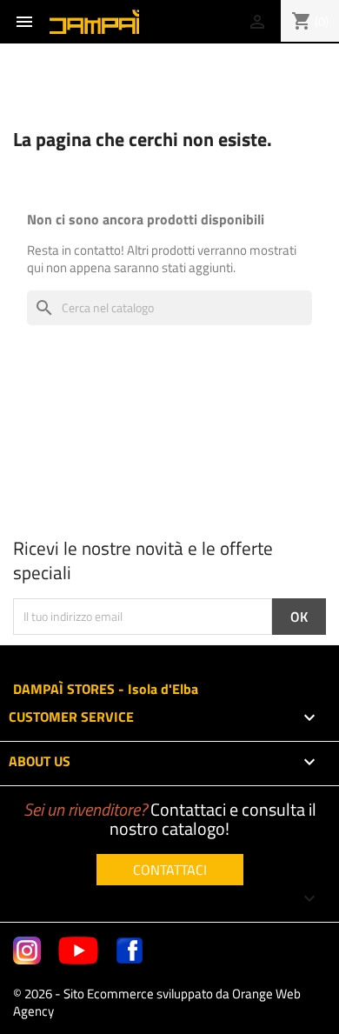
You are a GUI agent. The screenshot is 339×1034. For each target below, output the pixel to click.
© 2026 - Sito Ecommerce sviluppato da (157, 1002)
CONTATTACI (170, 869)
